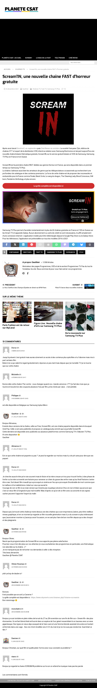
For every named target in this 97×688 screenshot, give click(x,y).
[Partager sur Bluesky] (81, 245)
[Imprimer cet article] (48, 245)
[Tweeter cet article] (15, 245)
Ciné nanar (14, 252)
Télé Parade (60, 58)
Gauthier (25, 89)
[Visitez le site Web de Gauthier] (23, 273)
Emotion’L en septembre (27, 148)
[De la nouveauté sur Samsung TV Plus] (79, 316)
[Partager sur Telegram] (73, 245)
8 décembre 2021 (12, 89)
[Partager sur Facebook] (7, 245)
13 (65, 89)
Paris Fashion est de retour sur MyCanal (16, 326)
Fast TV (44, 89)
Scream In (70, 252)
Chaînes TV (37, 89)
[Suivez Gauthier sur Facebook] (26, 273)
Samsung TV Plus (53, 89)
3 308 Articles (48, 262)
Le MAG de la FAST (43, 58)
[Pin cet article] (32, 245)
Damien (14, 638)
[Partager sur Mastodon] (65, 245)
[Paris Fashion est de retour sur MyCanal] (17, 312)
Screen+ (28, 58)
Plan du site (90, 680)
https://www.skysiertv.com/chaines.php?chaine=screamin (55, 597)
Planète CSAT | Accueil (11, 58)
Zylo (81, 252)
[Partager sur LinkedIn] (23, 245)
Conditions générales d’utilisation (68, 680)
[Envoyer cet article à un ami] (40, 245)
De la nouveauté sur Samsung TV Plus (75, 334)
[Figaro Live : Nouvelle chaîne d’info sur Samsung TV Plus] (48, 311)
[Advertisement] (48, 36)
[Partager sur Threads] (90, 245)
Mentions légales (45, 680)
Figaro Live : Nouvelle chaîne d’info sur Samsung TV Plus (48, 324)
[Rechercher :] (81, 62)
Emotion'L (27, 252)
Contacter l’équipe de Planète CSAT (20, 680)
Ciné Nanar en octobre (50, 148)
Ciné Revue (73, 58)
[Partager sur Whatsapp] (56, 245)
